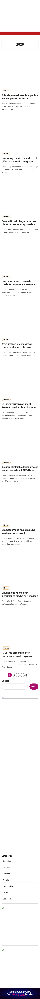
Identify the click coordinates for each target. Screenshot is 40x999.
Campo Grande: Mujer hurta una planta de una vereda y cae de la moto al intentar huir (19, 224)
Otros (5, 892)
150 (25, 675)
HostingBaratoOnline (17, 994)
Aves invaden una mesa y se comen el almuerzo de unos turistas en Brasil (17, 347)
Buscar (5, 681)
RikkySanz (21, 995)
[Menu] (4, 33)
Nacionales (8, 886)
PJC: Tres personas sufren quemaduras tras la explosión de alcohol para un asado (19, 656)
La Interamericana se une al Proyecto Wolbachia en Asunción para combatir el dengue (19, 407)
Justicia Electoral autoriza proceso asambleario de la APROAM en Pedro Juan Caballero (20, 470)
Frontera (6, 216)
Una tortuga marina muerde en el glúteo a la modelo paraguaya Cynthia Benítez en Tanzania (19, 161)
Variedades (8, 899)
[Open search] (9, 33)
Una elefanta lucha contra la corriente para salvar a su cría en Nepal (19, 284)
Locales (6, 399)
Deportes (6, 90)
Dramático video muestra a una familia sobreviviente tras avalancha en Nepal (18, 533)
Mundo (5, 153)
